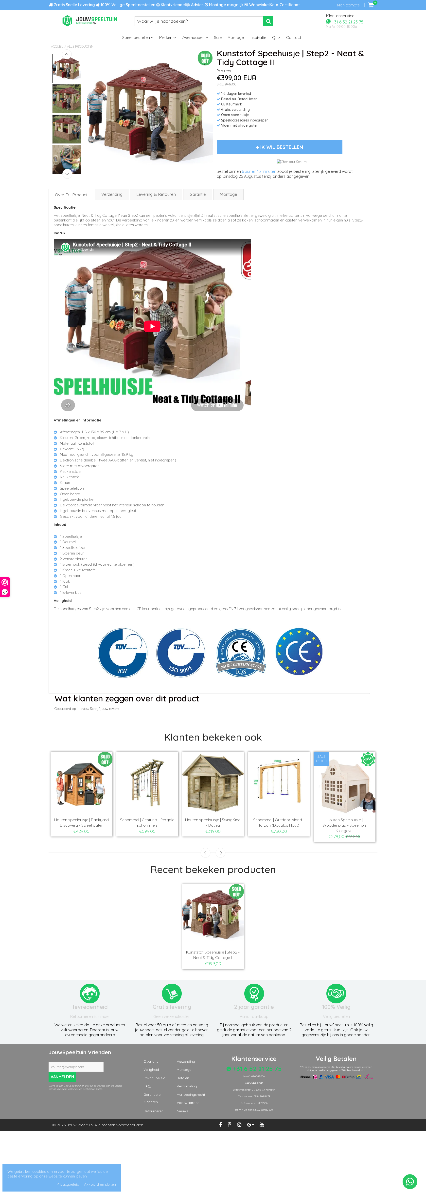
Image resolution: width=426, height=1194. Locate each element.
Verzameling (187, 1086)
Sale (218, 37)
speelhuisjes (70, 608)
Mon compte (348, 4)
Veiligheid (151, 1069)
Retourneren (153, 1111)
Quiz (276, 37)
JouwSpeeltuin (80, 1124)
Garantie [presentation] (198, 194)
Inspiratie (258, 37)
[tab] (71, 194)
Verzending (186, 1061)
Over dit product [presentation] (71, 194)
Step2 (133, 215)
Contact (293, 37)
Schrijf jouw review (104, 708)
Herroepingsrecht (191, 1094)
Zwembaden (194, 37)
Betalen (183, 1078)
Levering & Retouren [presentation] (156, 194)
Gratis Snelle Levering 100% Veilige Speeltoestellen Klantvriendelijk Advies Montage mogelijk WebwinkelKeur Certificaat (176, 4)
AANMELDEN (62, 1076)
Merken (166, 37)
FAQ (147, 1086)
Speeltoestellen (136, 37)
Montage (236, 37)
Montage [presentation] (228, 194)
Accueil (57, 46)
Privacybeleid (154, 1078)
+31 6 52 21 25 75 (347, 21)
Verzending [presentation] (112, 194)
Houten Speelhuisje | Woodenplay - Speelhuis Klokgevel (344, 825)
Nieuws (182, 1111)
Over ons (150, 1061)
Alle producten (80, 46)
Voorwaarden (188, 1102)
